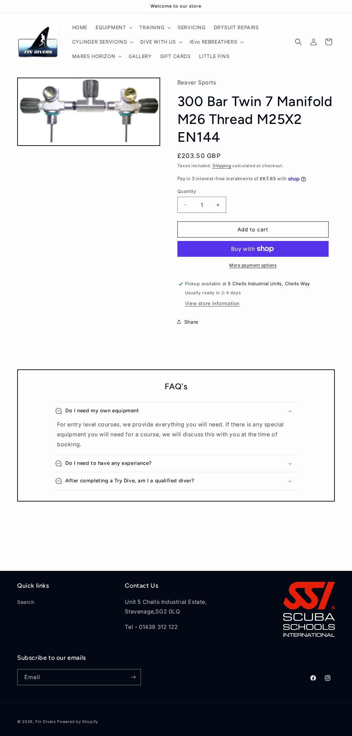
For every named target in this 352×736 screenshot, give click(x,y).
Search (25, 602)
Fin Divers (45, 721)
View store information (212, 303)
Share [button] (191, 322)
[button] (113, 27)
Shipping (221, 165)
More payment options (252, 265)
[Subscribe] (133, 677)
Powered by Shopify (77, 721)
